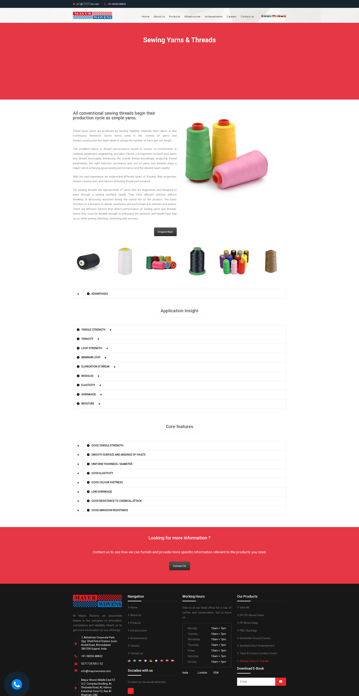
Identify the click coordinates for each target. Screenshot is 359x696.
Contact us (247, 16)
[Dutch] (268, 16)
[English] (262, 16)
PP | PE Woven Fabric (252, 615)
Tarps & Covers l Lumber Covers (258, 653)
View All (244, 607)
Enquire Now (165, 231)
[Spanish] (285, 16)
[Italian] (276, 16)
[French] (271, 16)
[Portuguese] (279, 16)
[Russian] (282, 16)
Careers (231, 16)
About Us (159, 16)
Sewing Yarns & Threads (254, 661)
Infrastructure (192, 16)
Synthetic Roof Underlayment (257, 645)
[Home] (16, 684)
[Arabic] (265, 16)
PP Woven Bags (249, 622)
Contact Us (179, 565)
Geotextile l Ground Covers (255, 638)
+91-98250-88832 (117, 4)
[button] (179, 294)
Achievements (213, 16)
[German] (273, 16)
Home (145, 16)
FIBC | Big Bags (248, 630)
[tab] (179, 294)
